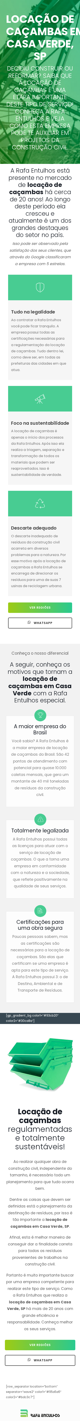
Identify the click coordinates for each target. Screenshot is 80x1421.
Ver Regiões (40, 607)
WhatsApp (42, 623)
